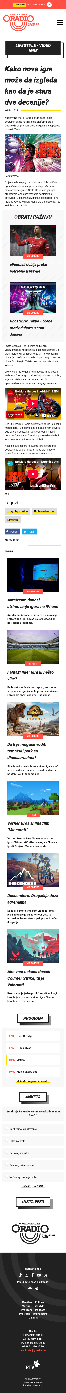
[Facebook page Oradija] (32, 1275)
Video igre (33, 256)
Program (33, 1018)
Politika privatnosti (33, 1385)
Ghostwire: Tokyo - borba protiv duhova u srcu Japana (31, 328)
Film (33, 815)
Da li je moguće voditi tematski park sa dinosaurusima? (26, 751)
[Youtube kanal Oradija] (39, 1275)
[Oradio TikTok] (20, 1275)
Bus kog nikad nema (21, 1165)
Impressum (40, 1313)
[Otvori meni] (60, 22)
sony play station (17, 511)
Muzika (26, 1306)
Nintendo (12, 519)
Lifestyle (39, 1306)
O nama (33, 1317)
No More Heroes (44, 511)
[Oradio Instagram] (26, 1275)
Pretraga (24, 1313)
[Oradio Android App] (30, 1288)
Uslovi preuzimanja (33, 1382)
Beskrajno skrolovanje (23, 1129)
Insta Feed (33, 1201)
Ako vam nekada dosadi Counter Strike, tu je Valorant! (28, 978)
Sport (33, 664)
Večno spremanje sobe (23, 1177)
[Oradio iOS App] (36, 1288)
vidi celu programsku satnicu (33, 1081)
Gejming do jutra (19, 1153)
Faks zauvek (17, 1141)
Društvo (27, 1302)
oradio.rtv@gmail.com (33, 1350)
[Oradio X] (46, 1275)
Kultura (39, 1302)
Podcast (40, 1309)
